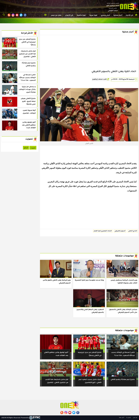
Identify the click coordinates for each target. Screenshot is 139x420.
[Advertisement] (89, 56)
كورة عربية (93, 15)
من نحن (135, 417)
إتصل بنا (128, 417)
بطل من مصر (56, 15)
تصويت (32, 148)
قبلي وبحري (105, 15)
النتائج (26, 148)
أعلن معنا (121, 417)
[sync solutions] (34, 417)
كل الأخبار (129, 15)
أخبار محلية (117, 15)
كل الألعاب (69, 15)
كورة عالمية (81, 15)
